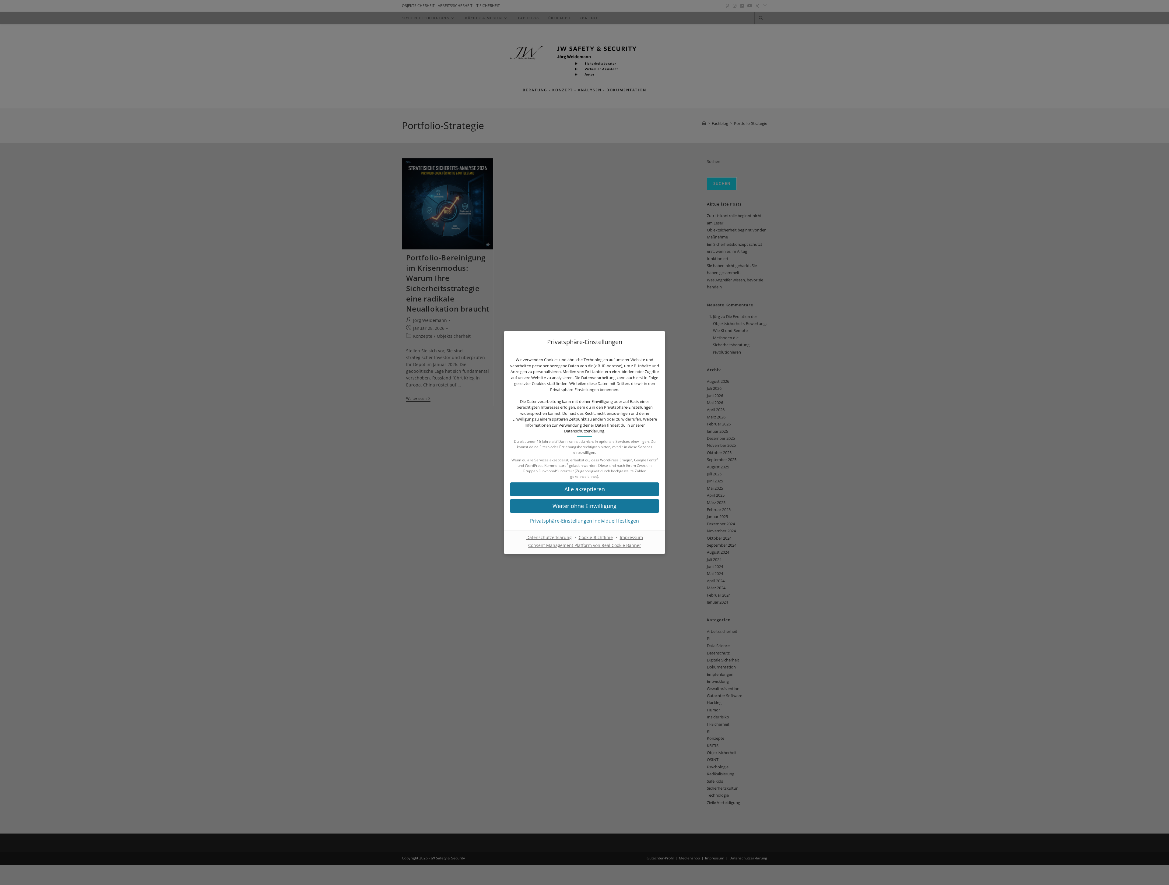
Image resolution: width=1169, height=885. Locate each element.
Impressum (631, 537)
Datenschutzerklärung (584, 431)
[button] (584, 489)
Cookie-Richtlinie (596, 537)
